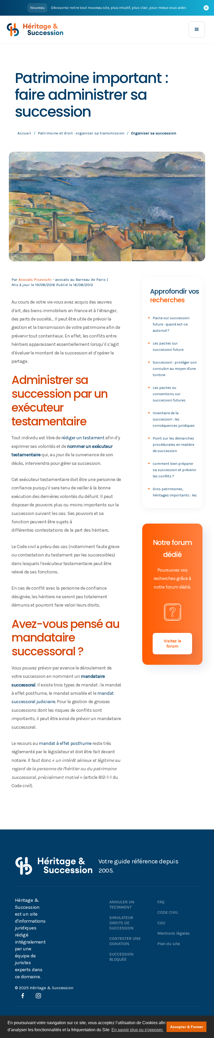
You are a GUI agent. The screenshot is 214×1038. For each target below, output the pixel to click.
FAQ (160, 901)
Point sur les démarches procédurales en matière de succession (173, 444)
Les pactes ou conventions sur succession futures (169, 393)
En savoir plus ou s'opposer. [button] (137, 1030)
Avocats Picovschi (35, 279)
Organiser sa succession (153, 133)
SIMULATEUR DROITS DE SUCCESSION (121, 922)
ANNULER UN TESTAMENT (121, 904)
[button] (197, 29)
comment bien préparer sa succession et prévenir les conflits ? (174, 469)
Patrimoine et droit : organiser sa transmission (81, 133)
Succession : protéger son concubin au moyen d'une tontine (175, 368)
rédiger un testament (82, 438)
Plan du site (168, 943)
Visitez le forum (172, 643)
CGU (161, 922)
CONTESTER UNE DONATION (125, 941)
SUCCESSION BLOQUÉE (121, 957)
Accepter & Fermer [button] (186, 1027)
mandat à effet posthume (65, 743)
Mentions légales (173, 933)
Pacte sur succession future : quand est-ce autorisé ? (171, 324)
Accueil (24, 133)
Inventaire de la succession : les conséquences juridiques (174, 419)
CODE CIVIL (168, 912)
